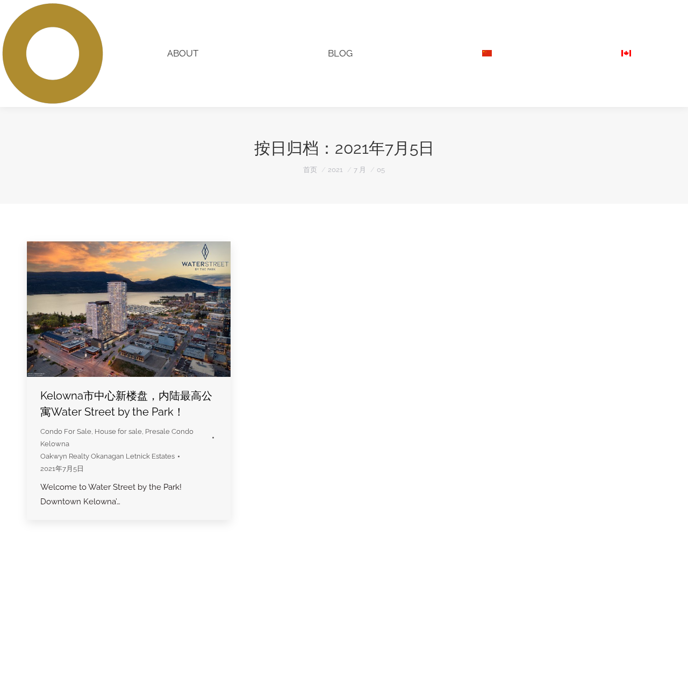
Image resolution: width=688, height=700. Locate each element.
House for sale (118, 431)
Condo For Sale (65, 431)
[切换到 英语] (626, 53)
